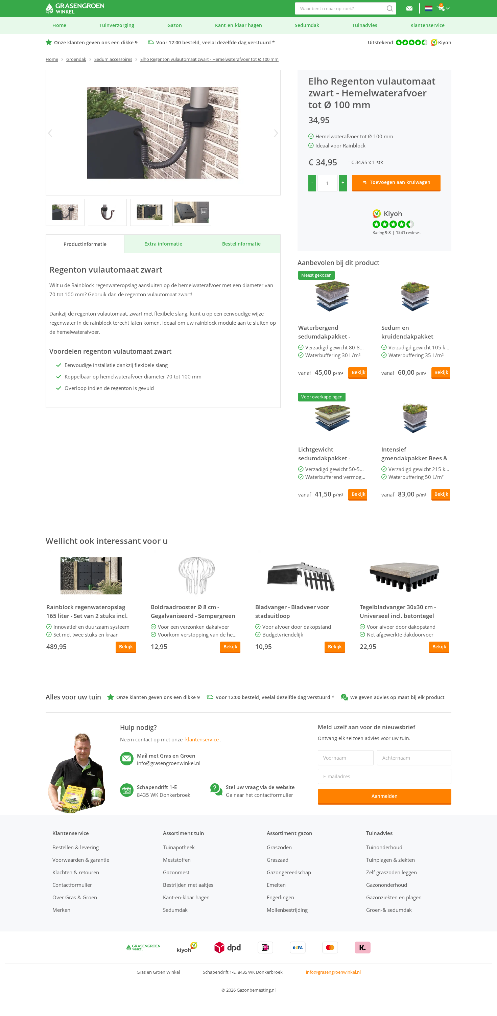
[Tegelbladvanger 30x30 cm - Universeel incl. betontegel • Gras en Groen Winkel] (404, 575)
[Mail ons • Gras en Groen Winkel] (409, 8)
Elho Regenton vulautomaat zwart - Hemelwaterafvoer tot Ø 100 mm (209, 59)
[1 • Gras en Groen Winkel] (107, 212)
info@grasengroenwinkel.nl (333, 972)
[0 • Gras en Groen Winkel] (65, 212)
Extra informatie (163, 243)
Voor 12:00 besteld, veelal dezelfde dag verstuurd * (215, 42)
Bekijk (358, 372)
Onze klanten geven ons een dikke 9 (96, 42)
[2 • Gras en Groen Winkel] (149, 212)
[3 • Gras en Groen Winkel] (191, 212)
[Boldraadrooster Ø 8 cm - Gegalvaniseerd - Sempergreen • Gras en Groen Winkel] (195, 575)
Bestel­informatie (241, 243)
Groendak (76, 59)
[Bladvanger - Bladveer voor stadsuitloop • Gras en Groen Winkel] (300, 575)
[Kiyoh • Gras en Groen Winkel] (187, 947)
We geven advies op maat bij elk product (397, 697)
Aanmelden (385, 796)
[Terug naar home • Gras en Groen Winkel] (75, 8)
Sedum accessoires (113, 59)
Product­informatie (85, 244)
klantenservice (202, 739)
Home (52, 59)
